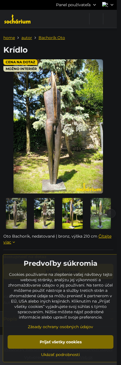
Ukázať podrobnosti (60, 354)
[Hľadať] (96, 18)
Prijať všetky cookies (61, 341)
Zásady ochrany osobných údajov (60, 326)
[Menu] (110, 18)
